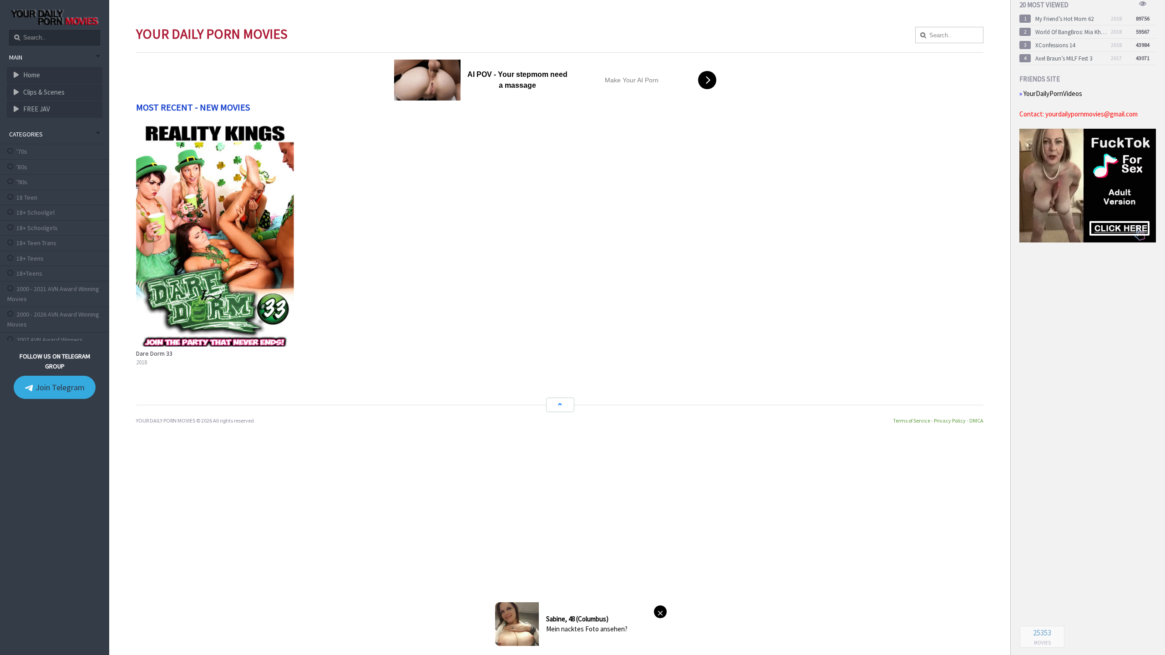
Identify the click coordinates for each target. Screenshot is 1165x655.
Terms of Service (911, 420)
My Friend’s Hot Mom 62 (1064, 19)
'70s (21, 151)
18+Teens (29, 273)
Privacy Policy (950, 420)
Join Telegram (59, 387)
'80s (21, 167)
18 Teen (26, 197)
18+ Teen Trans (36, 243)
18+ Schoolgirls (37, 228)
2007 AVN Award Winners (49, 340)
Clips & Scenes (43, 92)
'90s (21, 182)
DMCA (976, 420)
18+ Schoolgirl (35, 212)
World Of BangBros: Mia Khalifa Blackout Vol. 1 (1071, 32)
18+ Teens (30, 258)
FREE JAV (36, 109)
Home (31, 75)
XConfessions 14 (1055, 45)
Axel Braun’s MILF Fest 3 (1063, 58)
